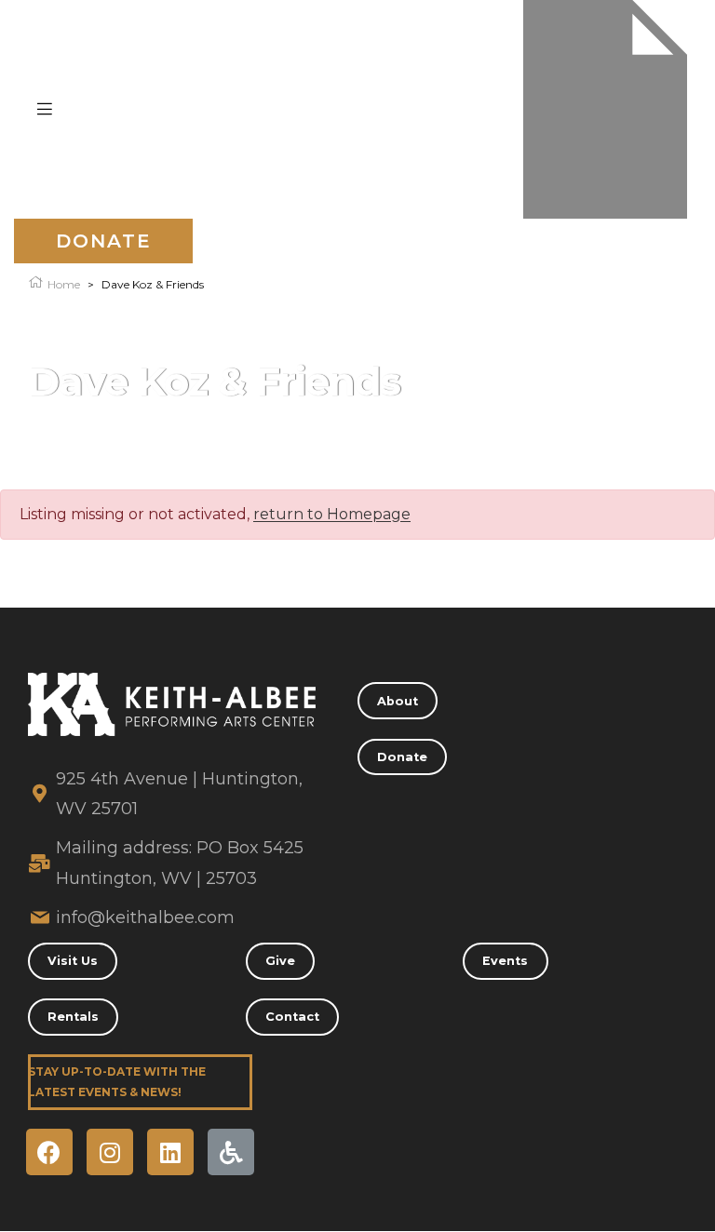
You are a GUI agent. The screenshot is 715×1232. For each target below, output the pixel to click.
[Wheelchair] (231, 1152)
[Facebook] (49, 1152)
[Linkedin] (170, 1152)
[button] (398, 700)
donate (104, 241)
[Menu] (44, 109)
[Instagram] (110, 1152)
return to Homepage (332, 514)
